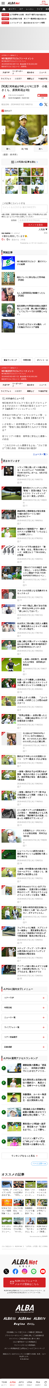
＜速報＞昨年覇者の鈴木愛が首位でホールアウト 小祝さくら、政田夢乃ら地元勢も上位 (32, 872)
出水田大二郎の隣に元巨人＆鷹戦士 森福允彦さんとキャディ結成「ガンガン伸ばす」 (32, 626)
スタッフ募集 (28, 1332)
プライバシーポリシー (13, 1335)
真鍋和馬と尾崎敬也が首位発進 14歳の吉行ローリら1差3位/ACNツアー (32, 514)
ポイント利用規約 (10, 1348)
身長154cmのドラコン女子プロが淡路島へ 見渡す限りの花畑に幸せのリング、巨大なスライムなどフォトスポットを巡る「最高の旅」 (32, 892)
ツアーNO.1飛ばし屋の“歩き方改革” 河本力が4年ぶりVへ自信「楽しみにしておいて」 (32, 608)
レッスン (30, 9)
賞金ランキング (10, 360)
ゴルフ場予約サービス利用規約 (24, 1342)
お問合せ (24, 1348)
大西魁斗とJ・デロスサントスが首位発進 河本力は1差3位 (35, 833)
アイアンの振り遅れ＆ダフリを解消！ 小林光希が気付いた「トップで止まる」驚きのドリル (32, 969)
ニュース (42, 72)
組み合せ (30, 72)
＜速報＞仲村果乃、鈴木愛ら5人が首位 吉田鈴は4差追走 (35, 662)
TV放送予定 (42, 79)
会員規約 (39, 1335)
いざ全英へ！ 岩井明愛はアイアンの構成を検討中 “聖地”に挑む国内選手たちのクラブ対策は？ (24, 427)
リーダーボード (17, 72)
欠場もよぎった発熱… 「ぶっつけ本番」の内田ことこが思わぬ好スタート (32, 700)
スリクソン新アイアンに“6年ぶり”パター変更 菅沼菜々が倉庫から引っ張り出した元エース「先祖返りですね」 (35, 1144)
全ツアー (12, 9)
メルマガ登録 (44, 4)
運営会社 (39, 1332)
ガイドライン (14, 1339)
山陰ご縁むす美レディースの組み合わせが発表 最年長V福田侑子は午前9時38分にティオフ (32, 644)
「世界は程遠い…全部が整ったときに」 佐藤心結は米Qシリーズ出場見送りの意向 (32, 718)
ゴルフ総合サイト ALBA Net (12, 1246)
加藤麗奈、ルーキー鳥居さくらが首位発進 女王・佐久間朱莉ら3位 (34, 1097)
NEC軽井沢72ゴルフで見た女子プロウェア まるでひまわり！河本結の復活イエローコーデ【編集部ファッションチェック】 (25, 406)
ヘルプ (31, 1348)
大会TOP (6, 72)
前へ (8, 149)
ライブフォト (6, 79)
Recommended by (36, 1236)
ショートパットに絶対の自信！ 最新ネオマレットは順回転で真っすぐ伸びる (32, 854)
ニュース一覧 (39, 454)
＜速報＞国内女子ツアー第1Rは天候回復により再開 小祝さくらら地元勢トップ (32, 795)
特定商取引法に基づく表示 (30, 1339)
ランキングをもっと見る (23, 1156)
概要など (30, 79)
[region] (24, 9)
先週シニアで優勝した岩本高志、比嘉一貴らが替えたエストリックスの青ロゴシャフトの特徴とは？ (32, 682)
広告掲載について (13, 1332)
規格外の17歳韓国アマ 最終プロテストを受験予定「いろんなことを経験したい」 (32, 532)
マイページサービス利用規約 (24, 1345)
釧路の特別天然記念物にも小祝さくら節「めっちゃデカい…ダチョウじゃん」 (35, 910)
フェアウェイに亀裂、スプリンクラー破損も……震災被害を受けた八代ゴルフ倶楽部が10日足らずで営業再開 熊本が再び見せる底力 (32, 933)
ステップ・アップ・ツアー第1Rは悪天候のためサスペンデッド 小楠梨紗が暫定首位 (32, 951)
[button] (24, 475)
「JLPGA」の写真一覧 (33, 1246)
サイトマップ (40, 1348)
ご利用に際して (28, 1335)
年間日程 (27, 360)
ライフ (39, 9)
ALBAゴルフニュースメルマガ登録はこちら (27, 1282)
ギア (21, 9)
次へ (41, 149)
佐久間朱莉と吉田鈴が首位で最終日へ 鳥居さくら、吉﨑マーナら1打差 (34, 1082)
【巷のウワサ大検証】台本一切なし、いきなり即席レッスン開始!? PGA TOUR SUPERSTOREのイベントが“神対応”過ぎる (35, 573)
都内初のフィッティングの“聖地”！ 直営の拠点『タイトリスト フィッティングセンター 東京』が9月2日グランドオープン (35, 493)
